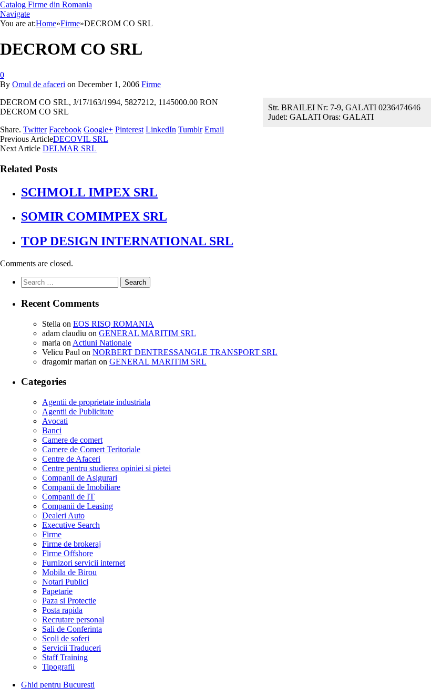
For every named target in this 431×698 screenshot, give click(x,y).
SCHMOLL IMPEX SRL (89, 192)
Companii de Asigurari (79, 477)
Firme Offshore (67, 553)
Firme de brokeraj (71, 543)
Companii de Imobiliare (81, 487)
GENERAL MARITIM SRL (147, 333)
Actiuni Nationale (102, 342)
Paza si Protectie (69, 600)
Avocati (55, 420)
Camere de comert (72, 439)
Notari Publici (65, 581)
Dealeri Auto (63, 515)
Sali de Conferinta (72, 628)
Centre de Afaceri (71, 458)
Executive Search (71, 524)
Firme (151, 84)
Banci (51, 430)
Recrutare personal (73, 619)
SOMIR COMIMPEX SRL (94, 216)
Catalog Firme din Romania (46, 4)
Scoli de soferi (65, 638)
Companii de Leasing (77, 506)
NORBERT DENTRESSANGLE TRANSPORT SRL (185, 352)
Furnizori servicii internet (83, 562)
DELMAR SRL (70, 148)
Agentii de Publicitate (78, 411)
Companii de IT (68, 496)
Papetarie (57, 591)
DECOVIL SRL (80, 138)
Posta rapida (62, 610)
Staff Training (65, 657)
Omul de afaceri (38, 84)
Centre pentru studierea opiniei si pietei (106, 468)
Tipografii (58, 666)
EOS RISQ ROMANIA (113, 323)
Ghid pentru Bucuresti (58, 684)
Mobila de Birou (69, 572)
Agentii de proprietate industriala (96, 402)
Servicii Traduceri (71, 647)
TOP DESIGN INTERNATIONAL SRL (127, 241)
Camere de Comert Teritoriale (91, 449)
